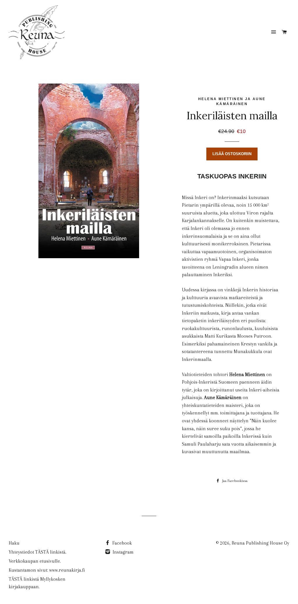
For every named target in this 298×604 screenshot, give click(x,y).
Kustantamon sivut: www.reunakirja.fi (47, 570)
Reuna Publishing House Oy (260, 543)
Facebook (121, 543)
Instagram (122, 552)
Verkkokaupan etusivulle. (35, 561)
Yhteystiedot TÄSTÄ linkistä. (37, 552)
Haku (14, 543)
